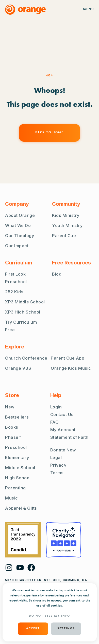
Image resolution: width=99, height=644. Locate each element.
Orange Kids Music (71, 368)
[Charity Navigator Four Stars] (63, 539)
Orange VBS (18, 368)
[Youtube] (20, 567)
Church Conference (26, 358)
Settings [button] (66, 628)
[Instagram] (9, 567)
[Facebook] (31, 567)
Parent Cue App (67, 358)
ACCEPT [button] (33, 628)
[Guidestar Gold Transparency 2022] (23, 539)
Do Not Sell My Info (49, 616)
